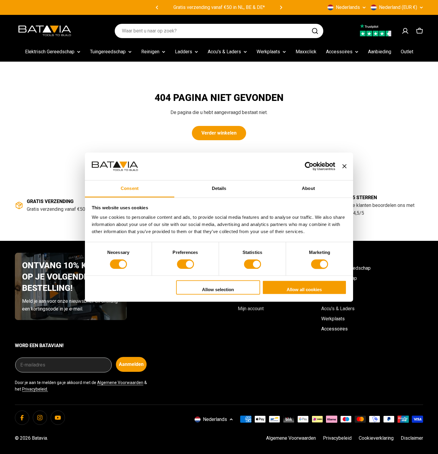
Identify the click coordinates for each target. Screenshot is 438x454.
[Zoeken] (315, 31)
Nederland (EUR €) (398, 7)
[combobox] (219, 31)
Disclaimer (412, 438)
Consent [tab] (130, 188)
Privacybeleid (337, 438)
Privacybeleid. (35, 389)
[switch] (185, 264)
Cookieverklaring (376, 438)
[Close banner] (344, 166)
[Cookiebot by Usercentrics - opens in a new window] (309, 166)
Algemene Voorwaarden (120, 382)
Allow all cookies (304, 289)
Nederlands (348, 7)
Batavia (39, 438)
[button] (157, 7)
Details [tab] (219, 188)
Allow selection (218, 289)
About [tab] (308, 188)
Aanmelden (131, 364)
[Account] (405, 31)
